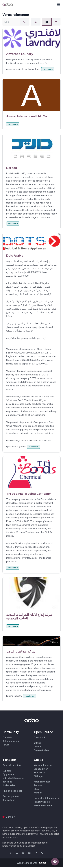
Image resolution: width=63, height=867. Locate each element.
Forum (5, 744)
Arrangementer (42, 781)
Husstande (48, 69)
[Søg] (24, 22)
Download (39, 737)
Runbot (38, 746)
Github (37, 743)
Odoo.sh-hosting (11, 765)
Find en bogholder (12, 790)
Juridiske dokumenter (45, 798)
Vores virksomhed (43, 765)
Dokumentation (10, 741)
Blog (36, 789)
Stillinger (38, 776)
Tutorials (7, 737)
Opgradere (8, 774)
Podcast (38, 785)
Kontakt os (39, 772)
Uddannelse (8, 785)
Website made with (27, 863)
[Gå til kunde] (31, 38)
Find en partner (10, 796)
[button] (58, 4)
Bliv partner (8, 800)
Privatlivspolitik (42, 801)
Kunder (38, 792)
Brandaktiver (41, 769)
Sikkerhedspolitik (43, 805)
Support (6, 770)
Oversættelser (41, 750)
